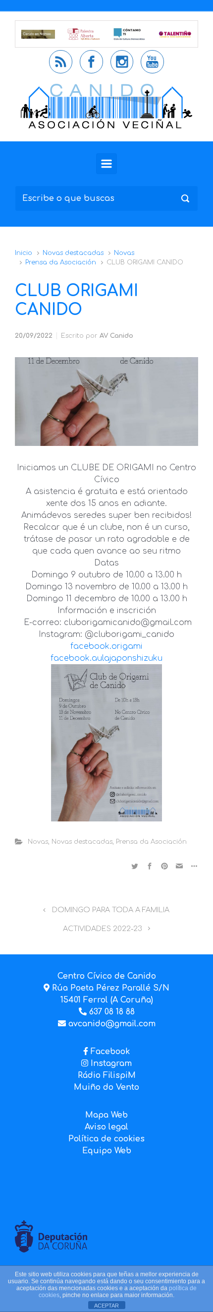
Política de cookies (106, 1138)
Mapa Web (106, 1115)
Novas (124, 253)
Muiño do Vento (106, 1087)
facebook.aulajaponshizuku (106, 658)
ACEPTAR (106, 1306)
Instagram (110, 1063)
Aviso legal (106, 1127)
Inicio (23, 253)
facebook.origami (106, 646)
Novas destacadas (73, 253)
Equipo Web (106, 1150)
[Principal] (106, 163)
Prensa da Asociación (60, 262)
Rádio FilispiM (107, 1075)
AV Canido (116, 335)
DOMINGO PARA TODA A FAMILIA (110, 910)
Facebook (110, 1051)
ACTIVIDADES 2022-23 (102, 929)
